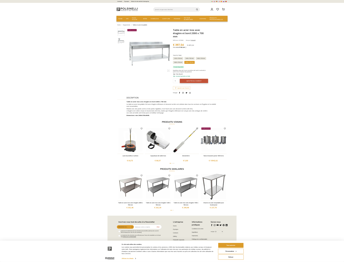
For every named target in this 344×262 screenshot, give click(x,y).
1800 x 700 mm (178, 62)
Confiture (166, 19)
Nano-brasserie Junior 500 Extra (214, 156)
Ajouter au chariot (194, 81)
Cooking (203, 19)
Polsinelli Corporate (178, 240)
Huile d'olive (134, 18)
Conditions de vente (197, 229)
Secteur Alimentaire (188, 18)
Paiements (195, 235)
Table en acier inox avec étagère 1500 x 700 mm (186, 204)
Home (120, 19)
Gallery (175, 236)
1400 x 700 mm (189, 58)
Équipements (126, 25)
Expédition (195, 232)
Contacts (119, 1)
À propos (126, 1)
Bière (145, 19)
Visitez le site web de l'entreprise (140, 1)
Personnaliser (229, 251)
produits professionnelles (216, 18)
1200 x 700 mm (178, 58)
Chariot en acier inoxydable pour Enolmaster (213, 204)
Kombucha (155, 19)
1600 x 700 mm (201, 58)
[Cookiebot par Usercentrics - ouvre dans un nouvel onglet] (110, 258)
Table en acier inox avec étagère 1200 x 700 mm (158, 204)
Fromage (177, 19)
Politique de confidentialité (129, 236)
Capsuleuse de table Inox (158, 156)
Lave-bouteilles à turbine (130, 156)
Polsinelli (193, 40)
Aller (158, 227)
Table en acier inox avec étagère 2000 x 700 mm (130, 204)
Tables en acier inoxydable (140, 25)
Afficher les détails (127, 258)
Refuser (230, 257)
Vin (127, 19)
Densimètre (186, 156)
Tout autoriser (230, 245)
